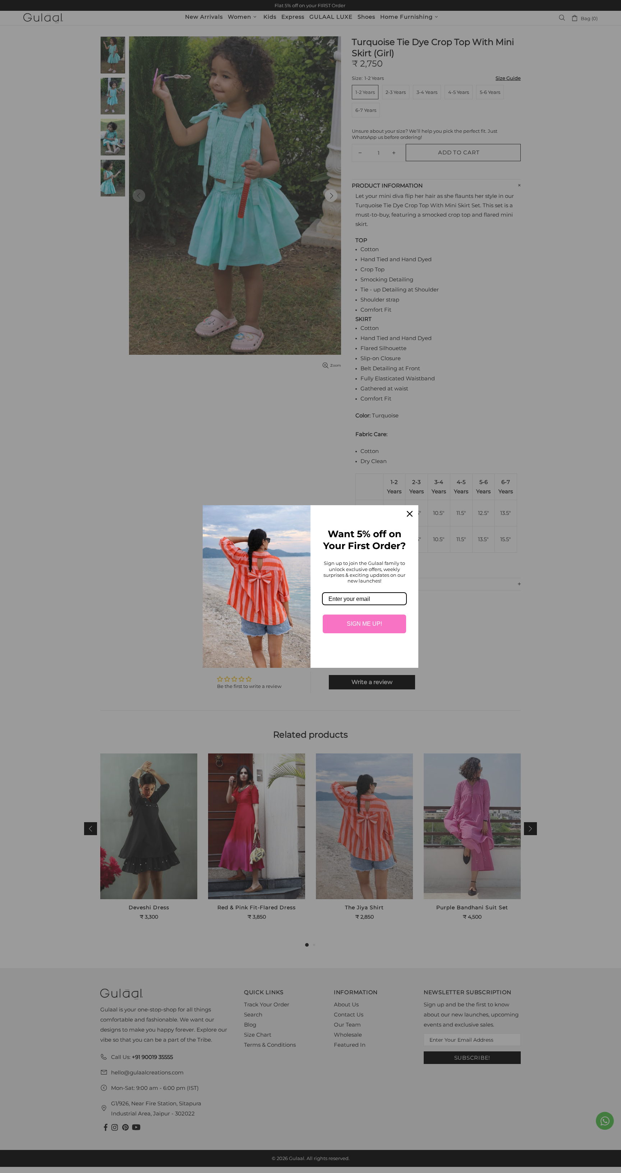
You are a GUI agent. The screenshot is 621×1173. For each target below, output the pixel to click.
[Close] (409, 513)
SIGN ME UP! (364, 624)
